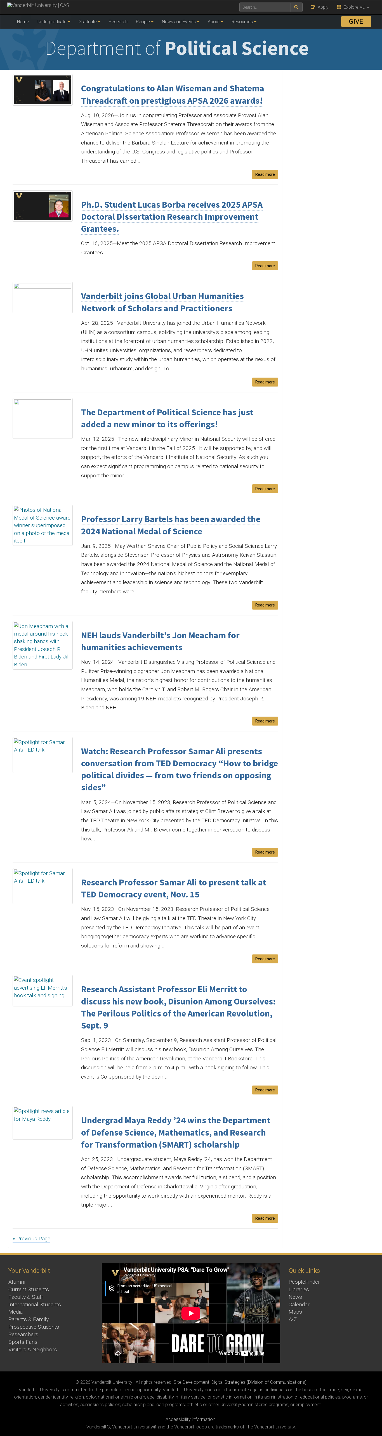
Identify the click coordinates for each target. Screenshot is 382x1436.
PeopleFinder (304, 1282)
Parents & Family (28, 1319)
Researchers (23, 1334)
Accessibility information (190, 1419)
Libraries (299, 1289)
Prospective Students (33, 1327)
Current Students (28, 1289)
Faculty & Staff (25, 1297)
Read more (265, 174)
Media (15, 1312)
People (143, 21)
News (295, 1297)
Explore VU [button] (353, 7)
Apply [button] (322, 7)
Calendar (299, 1304)
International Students (34, 1304)
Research (118, 21)
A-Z (293, 1319)
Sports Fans (22, 1342)
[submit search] (297, 7)
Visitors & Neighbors (32, 1349)
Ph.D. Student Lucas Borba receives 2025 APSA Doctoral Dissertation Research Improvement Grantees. (172, 216)
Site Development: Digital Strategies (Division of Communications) (240, 1382)
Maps (295, 1312)
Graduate (88, 21)
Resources (242, 21)
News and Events (179, 21)
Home (23, 21)
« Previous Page (31, 1238)
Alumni (16, 1282)
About (214, 21)
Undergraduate (52, 21)
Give (356, 21)
